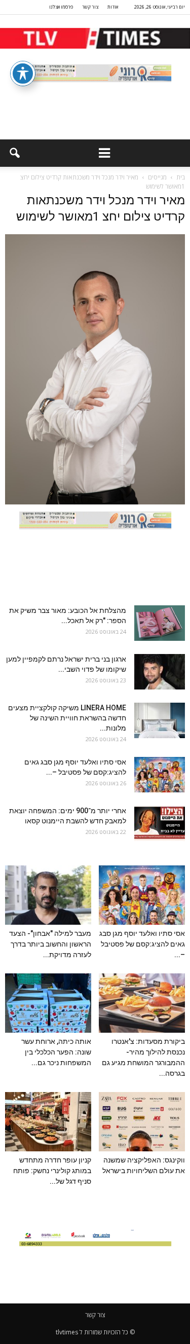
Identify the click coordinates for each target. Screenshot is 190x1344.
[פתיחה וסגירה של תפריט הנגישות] (23, 73)
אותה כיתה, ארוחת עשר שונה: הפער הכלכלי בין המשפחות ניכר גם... (56, 1052)
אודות (112, 7)
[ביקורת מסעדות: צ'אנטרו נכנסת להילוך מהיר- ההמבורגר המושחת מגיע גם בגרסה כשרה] (142, 1003)
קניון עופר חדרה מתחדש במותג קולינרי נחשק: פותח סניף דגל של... (52, 1170)
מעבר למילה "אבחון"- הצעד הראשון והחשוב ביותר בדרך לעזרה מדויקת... (50, 944)
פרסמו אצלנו (61, 7)
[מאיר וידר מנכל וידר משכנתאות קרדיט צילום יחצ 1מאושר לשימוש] (95, 502)
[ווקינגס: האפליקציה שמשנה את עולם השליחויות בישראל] (142, 1121)
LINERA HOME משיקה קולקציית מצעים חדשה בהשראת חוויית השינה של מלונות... (67, 718)
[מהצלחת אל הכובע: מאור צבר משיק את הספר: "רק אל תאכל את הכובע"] (159, 623)
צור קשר (90, 7)
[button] (14, 153)
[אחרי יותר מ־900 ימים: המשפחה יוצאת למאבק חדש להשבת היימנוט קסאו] (159, 823)
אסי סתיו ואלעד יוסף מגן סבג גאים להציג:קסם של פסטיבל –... (142, 944)
